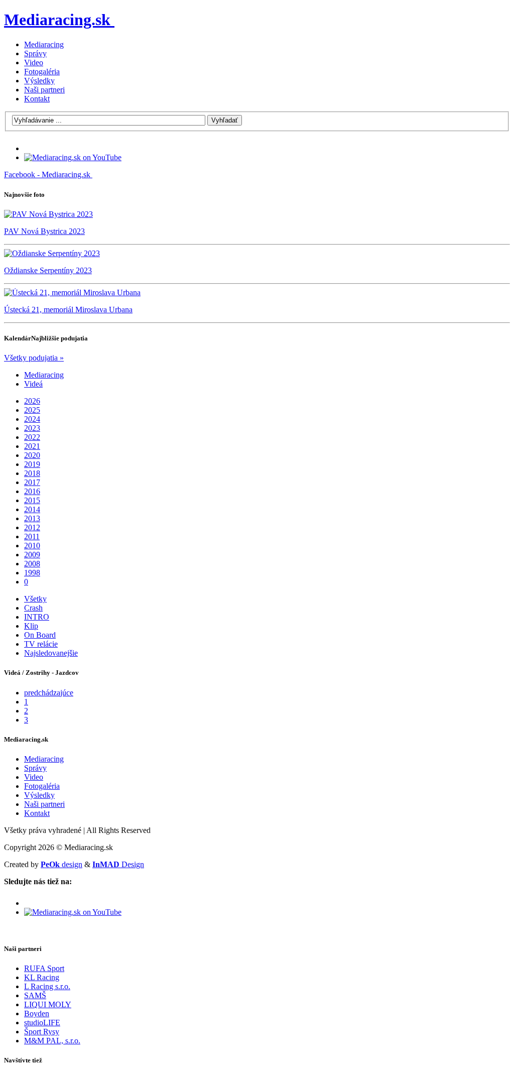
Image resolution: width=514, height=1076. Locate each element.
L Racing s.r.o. (47, 986)
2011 (32, 536)
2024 (32, 419)
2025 (32, 410)
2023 (32, 428)
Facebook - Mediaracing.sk (47, 174)
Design (118, 864)
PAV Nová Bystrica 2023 (44, 231)
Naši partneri (44, 89)
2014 (32, 509)
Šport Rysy (41, 1031)
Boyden (36, 1013)
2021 (32, 446)
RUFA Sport (44, 968)
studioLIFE (42, 1022)
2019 (32, 464)
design (61, 864)
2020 (32, 455)
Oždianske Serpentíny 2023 (48, 270)
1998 (32, 572)
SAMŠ (35, 995)
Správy (35, 53)
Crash (33, 608)
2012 (32, 527)
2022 (32, 437)
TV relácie (41, 644)
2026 (32, 401)
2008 (32, 563)
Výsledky (39, 80)
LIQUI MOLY (47, 1004)
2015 (32, 500)
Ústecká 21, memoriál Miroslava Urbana (68, 309)
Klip (31, 626)
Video (33, 62)
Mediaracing (44, 44)
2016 (32, 491)
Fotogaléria (42, 71)
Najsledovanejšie (51, 653)
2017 (32, 482)
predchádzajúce (48, 692)
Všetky (35, 598)
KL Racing (41, 977)
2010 (32, 545)
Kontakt (37, 98)
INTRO (36, 617)
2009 (32, 554)
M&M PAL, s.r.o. (52, 1040)
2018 (32, 473)
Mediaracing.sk (57, 20)
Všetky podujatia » (34, 357)
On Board (40, 635)
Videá (33, 384)
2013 (32, 518)
